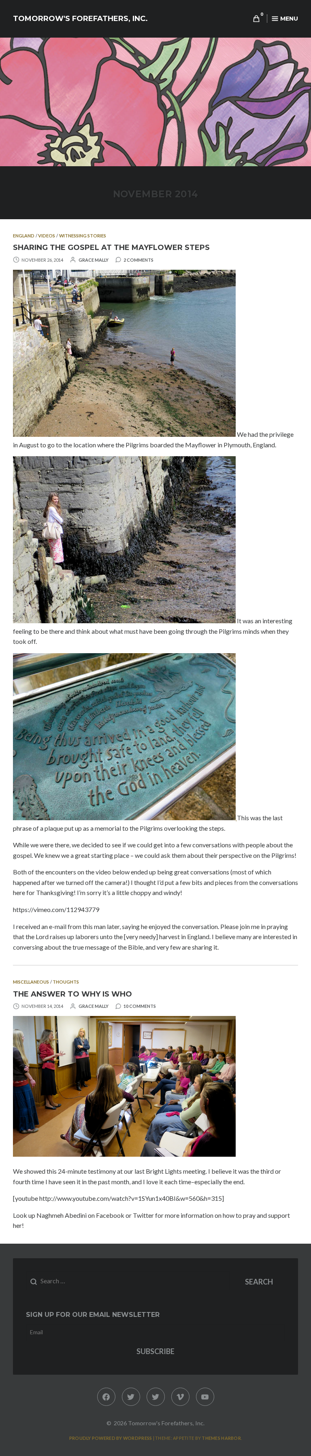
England (23, 235)
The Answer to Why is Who (72, 994)
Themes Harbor (221, 1438)
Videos (46, 235)
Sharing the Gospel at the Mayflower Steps (111, 247)
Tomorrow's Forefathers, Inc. (80, 18)
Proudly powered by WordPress (110, 1438)
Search (259, 1281)
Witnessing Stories (82, 235)
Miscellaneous (31, 981)
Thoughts (66, 981)
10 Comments (140, 1006)
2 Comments (138, 259)
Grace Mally (94, 259)
